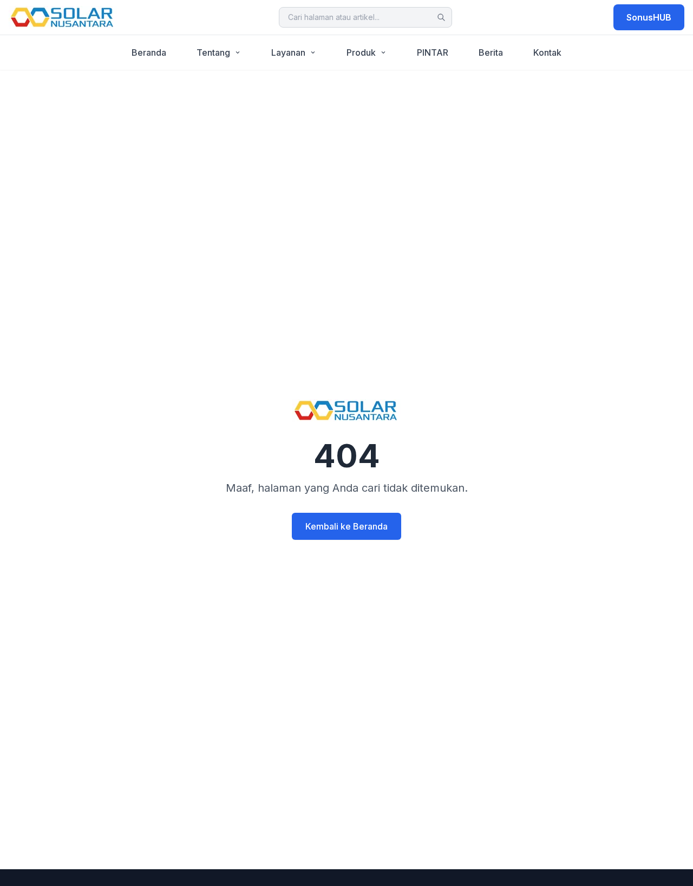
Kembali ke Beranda (346, 526)
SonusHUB (648, 17)
